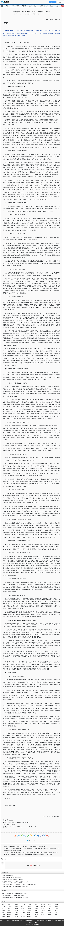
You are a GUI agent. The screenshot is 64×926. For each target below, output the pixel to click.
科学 (8, 824)
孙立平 (29, 916)
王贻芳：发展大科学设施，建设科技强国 (11, 877)
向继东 (56, 906)
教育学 (41, 6)
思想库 (62, 6)
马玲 (22, 910)
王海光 (36, 908)
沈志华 (49, 906)
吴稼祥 (16, 914)
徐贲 (22, 906)
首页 (2, 6)
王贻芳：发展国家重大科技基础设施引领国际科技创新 (15, 886)
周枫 (29, 912)
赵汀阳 (3, 908)
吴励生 (43, 914)
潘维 (56, 914)
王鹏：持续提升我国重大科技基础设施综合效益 (13, 895)
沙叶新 (49, 912)
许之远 (23, 914)
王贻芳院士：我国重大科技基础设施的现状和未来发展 (15, 882)
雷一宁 (23, 912)
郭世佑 (16, 910)
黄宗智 (3, 906)
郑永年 (16, 904)
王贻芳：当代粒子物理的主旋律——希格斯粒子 (13, 880)
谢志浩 (23, 916)
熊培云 (56, 910)
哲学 (57, 6)
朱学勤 (49, 914)
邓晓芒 (56, 908)
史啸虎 (49, 910)
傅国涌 (49, 904)
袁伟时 (43, 910)
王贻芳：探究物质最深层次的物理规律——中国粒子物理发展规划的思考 (19, 884)
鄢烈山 (43, 904)
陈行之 (9, 904)
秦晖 (3, 904)
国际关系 (24, 6)
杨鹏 (49, 908)
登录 (31, 865)
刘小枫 (9, 912)
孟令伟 (16, 912)
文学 (47, 6)
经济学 (12, 6)
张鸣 (22, 908)
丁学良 (29, 904)
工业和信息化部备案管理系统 (32, 924)
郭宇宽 (29, 906)
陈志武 (16, 906)
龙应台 (23, 904)
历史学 (52, 6)
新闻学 (36, 6)
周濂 (42, 908)
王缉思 (3, 910)
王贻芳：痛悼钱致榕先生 (8, 875)
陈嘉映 (56, 904)
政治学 (17, 6)
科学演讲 (13, 824)
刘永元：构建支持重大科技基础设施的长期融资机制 (14, 893)
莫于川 (9, 916)
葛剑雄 (3, 914)
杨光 (36, 916)
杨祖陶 (43, 906)
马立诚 (36, 906)
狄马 (36, 910)
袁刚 (29, 914)
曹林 (36, 904)
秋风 (3, 912)
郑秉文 (3, 916)
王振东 (29, 910)
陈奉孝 (9, 910)
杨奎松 (29, 908)
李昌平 (16, 908)
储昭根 (9, 914)
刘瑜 (56, 912)
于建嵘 (9, 906)
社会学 (30, 6)
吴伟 (42, 912)
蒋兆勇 (36, 912)
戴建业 (9, 908)
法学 (7, 6)
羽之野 (16, 916)
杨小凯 (36, 914)
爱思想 (5, 2)
